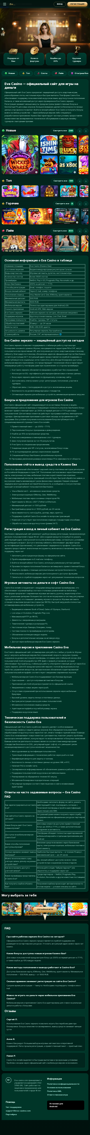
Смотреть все (63, 131)
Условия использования (59, 1088)
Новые (11, 73)
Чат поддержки (13, 1107)
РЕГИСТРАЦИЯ (77, 4)
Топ (28, 73)
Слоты (44, 73)
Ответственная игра (57, 1095)
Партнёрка (11, 1115)
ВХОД (60, 4)
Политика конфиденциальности (63, 1084)
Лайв (61, 73)
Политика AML (54, 1091)
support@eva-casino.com (18, 1111)
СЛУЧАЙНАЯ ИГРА (45, 909)
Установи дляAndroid (56, 1105)
